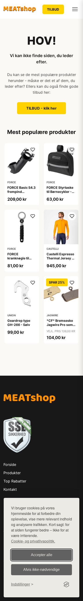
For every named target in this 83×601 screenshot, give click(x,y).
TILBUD (53, 9)
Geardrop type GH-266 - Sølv (18, 323)
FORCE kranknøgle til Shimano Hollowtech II (18, 260)
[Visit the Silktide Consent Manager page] (66, 584)
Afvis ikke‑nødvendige (41, 570)
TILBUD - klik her (41, 108)
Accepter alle (41, 555)
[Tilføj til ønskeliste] (33, 149)
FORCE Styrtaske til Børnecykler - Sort (60, 192)
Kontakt (10, 489)
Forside (9, 464)
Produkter (12, 472)
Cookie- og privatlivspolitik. (33, 541)
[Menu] (75, 9)
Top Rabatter (14, 481)
